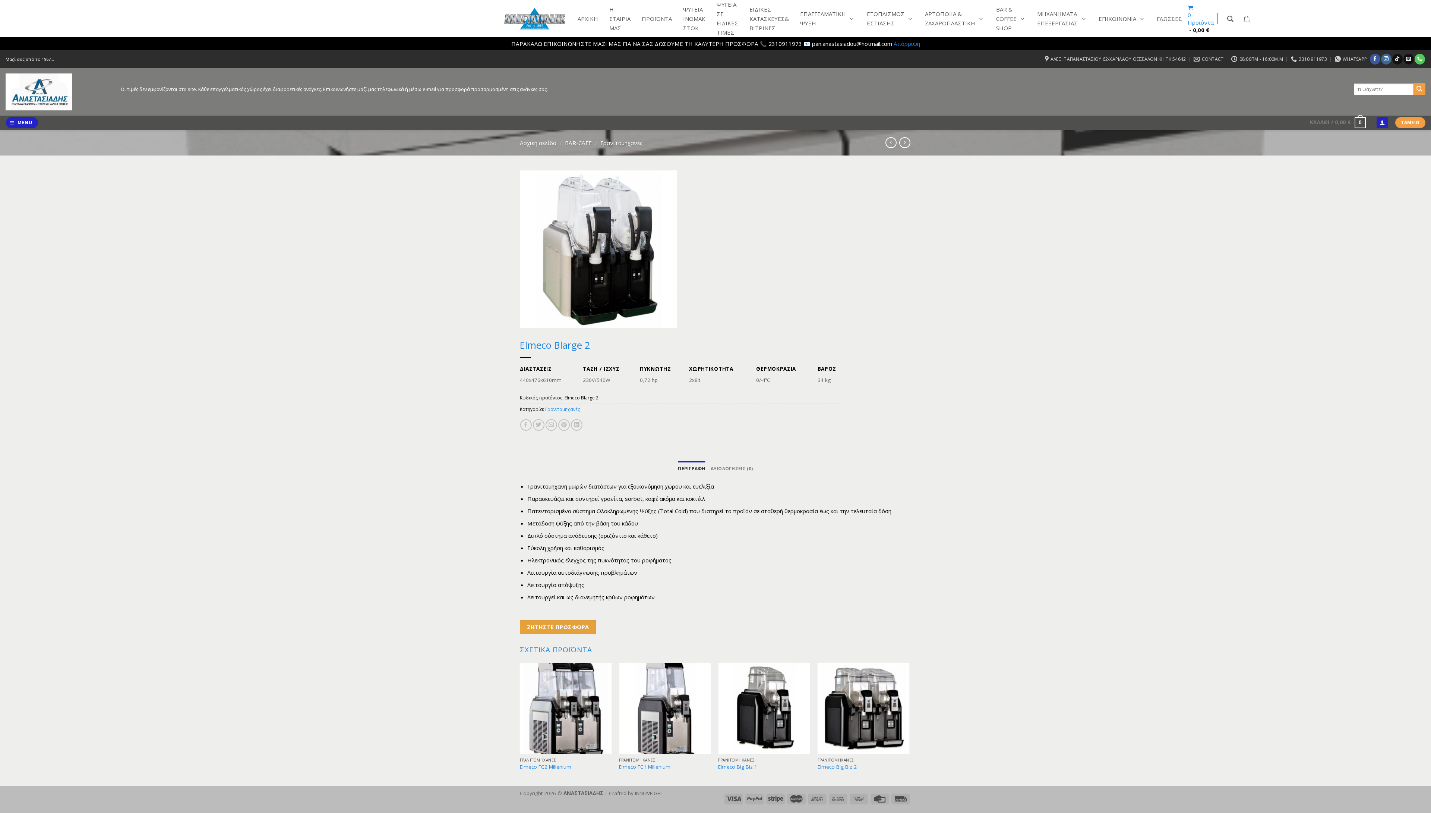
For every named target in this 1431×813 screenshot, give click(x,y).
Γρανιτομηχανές (621, 143)
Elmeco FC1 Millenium (644, 767)
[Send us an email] (1408, 59)
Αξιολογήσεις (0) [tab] (732, 468)
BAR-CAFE (578, 143)
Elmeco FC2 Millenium (545, 767)
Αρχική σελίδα (538, 143)
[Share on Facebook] (526, 425)
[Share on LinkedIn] (576, 425)
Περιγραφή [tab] (691, 468)
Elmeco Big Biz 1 (737, 767)
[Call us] (1420, 59)
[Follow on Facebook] (1375, 59)
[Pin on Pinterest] (564, 425)
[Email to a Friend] (551, 425)
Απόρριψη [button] (907, 43)
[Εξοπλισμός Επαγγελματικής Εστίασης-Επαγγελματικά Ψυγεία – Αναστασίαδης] (58, 92)
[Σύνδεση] (1382, 123)
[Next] (908, 723)
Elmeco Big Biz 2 (837, 767)
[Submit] (1419, 89)
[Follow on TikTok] (1397, 59)
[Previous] (520, 723)
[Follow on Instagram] (1386, 59)
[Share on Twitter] (538, 425)
